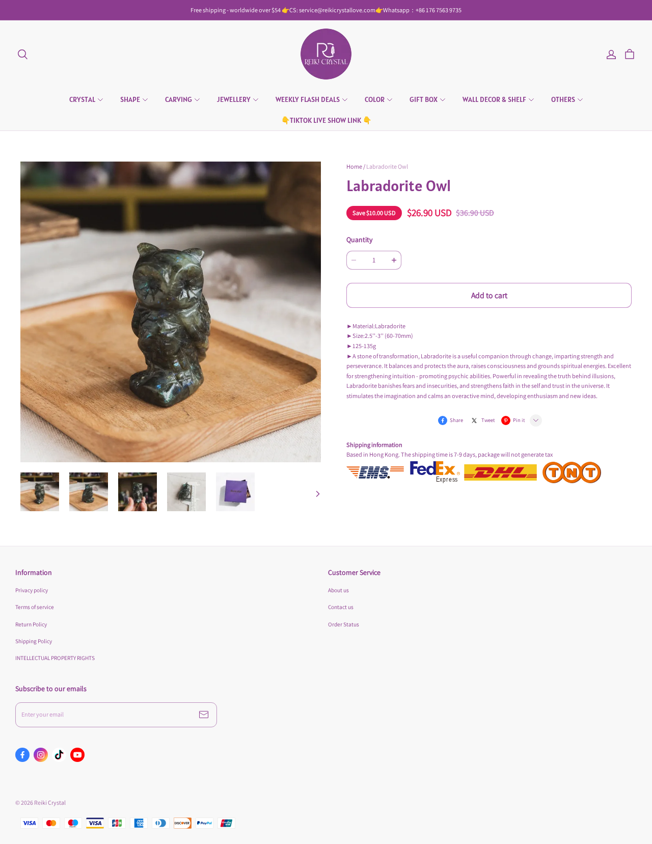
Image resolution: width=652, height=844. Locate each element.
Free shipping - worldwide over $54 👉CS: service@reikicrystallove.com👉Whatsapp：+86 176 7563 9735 (326, 10)
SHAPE (130, 99)
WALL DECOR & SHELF (494, 99)
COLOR (375, 99)
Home (354, 166)
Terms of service (34, 607)
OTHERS (563, 99)
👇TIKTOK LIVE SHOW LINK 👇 (326, 120)
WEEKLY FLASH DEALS (308, 99)
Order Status (343, 624)
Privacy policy (31, 590)
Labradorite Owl (387, 166)
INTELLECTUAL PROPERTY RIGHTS (55, 658)
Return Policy (31, 624)
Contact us (341, 607)
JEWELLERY (234, 99)
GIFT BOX (424, 99)
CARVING (178, 99)
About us (338, 590)
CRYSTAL (82, 99)
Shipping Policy (33, 641)
